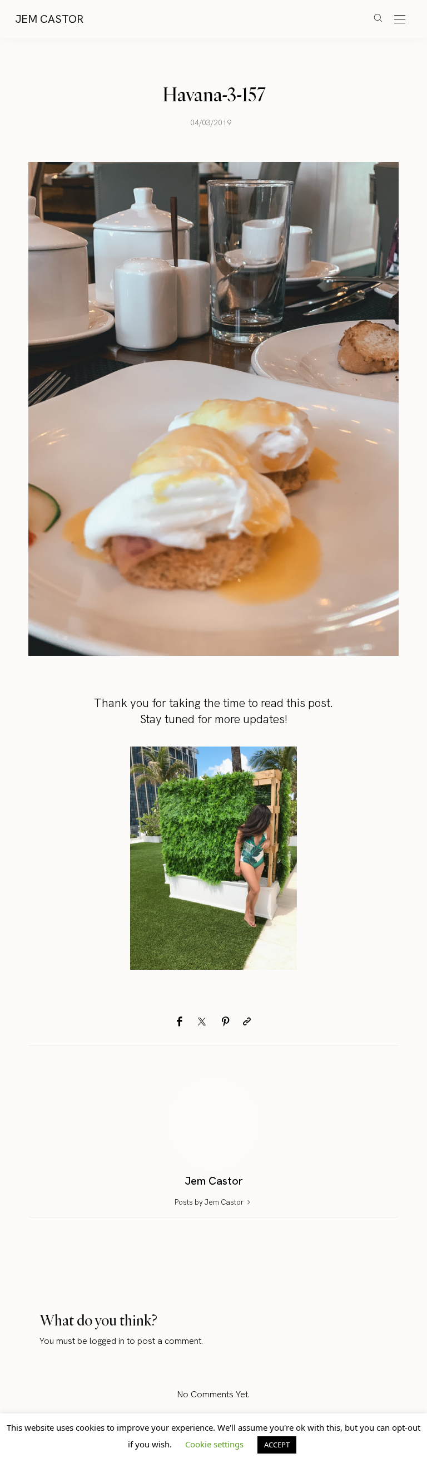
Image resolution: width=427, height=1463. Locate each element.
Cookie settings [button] (214, 1444)
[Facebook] (179, 1022)
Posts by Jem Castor (210, 1202)
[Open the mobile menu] (400, 19)
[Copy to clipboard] (246, 1022)
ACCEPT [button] (277, 1445)
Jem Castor (49, 19)
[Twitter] (202, 1022)
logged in (107, 1341)
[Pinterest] (225, 1022)
